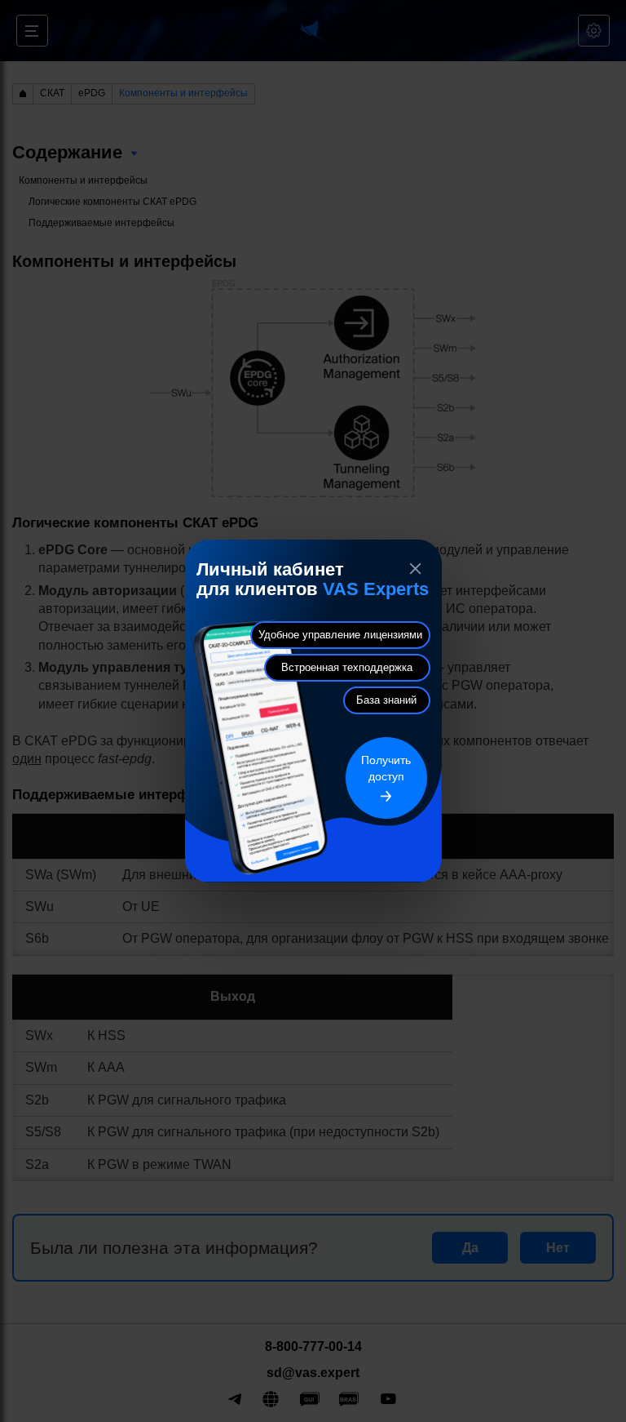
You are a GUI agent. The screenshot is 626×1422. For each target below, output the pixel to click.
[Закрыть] (415, 569)
